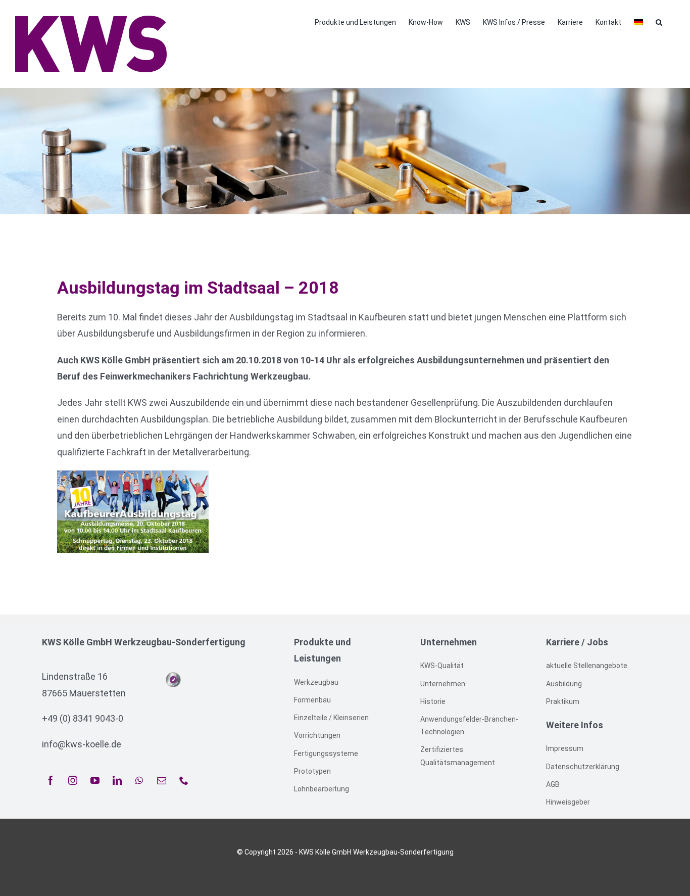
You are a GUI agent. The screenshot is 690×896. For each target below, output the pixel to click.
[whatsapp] (139, 780)
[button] (659, 21)
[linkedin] (117, 780)
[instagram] (72, 780)
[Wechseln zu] (638, 21)
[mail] (161, 780)
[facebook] (50, 780)
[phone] (183, 780)
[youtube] (95, 780)
